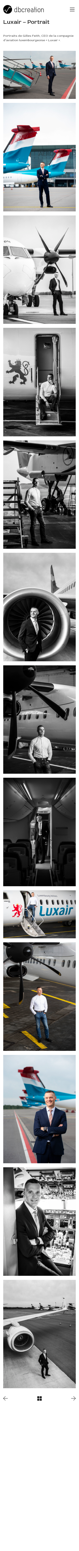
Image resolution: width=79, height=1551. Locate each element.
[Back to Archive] (39, 1398)
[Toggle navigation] (72, 9)
